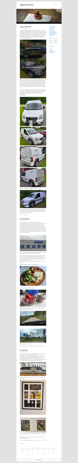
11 (27, 451)
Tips (29, 440)
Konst (40, 440)
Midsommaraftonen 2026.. (53, 33)
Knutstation (40, 358)
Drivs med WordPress (39, 459)
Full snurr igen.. (52, 30)
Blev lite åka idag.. (25, 219)
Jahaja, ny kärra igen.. (26, 26)
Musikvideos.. (24, 22)
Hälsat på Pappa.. (52, 35)
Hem (20, 22)
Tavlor (42, 440)
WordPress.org (52, 52)
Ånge (35, 440)
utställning (29, 353)
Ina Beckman (41, 357)
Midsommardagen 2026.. (53, 32)
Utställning (44, 440)
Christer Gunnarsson (26, 5)
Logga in (51, 49)
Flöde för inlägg (52, 50)
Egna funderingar (25, 214)
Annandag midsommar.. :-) (53, 31)
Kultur (28, 440)
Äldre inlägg (22, 443)
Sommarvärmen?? (52, 29)
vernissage (39, 353)
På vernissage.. (24, 350)
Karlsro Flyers (52, 46)
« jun (27, 455)
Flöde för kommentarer (53, 51)
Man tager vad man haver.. (53, 34)
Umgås (31, 440)
